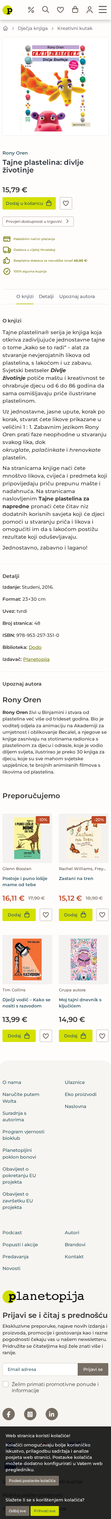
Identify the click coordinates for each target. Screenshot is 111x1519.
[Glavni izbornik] (103, 10)
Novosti (11, 1268)
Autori (72, 1232)
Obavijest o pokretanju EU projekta (19, 1175)
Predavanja (15, 1257)
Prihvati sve (45, 1511)
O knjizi (25, 296)
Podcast (12, 1232)
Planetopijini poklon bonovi (19, 1153)
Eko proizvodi (81, 1094)
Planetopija (36, 659)
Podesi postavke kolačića (32, 1480)
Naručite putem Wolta (20, 1097)
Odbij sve (17, 1511)
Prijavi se (93, 1369)
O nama (11, 1082)
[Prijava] (89, 10)
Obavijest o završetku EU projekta (17, 1200)
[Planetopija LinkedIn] (52, 1414)
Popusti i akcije (20, 1244)
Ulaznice (75, 1082)
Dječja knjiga (33, 28)
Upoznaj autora (77, 296)
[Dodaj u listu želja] (66, 203)
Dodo (35, 647)
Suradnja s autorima (14, 1116)
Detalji (46, 296)
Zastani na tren (76, 878)
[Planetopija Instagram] (30, 1414)
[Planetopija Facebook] (8, 1414)
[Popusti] (31, 10)
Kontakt (74, 1257)
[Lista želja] (60, 10)
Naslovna (75, 1106)
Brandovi (75, 1244)
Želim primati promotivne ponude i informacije (55, 1387)
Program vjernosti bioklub (23, 1135)
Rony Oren (15, 153)
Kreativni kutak (74, 28)
